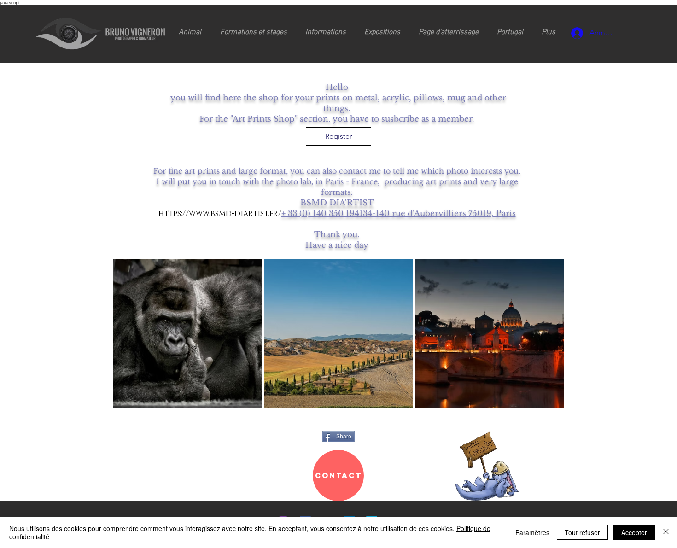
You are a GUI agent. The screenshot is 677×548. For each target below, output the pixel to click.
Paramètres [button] (532, 532)
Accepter (634, 532)
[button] (253, 28)
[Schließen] (665, 532)
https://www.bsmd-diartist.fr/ (219, 213)
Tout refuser (582, 532)
